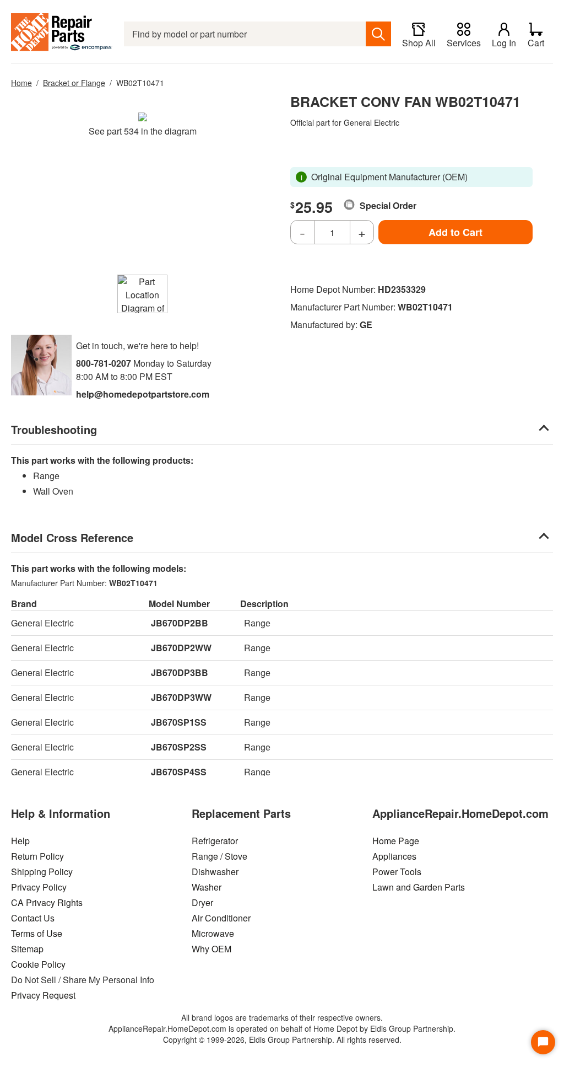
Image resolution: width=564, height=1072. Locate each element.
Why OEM (211, 948)
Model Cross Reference (72, 537)
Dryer (202, 902)
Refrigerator (215, 840)
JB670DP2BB (179, 623)
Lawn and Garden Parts (418, 887)
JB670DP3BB (179, 672)
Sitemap (27, 948)
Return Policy (37, 856)
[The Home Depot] (62, 34)
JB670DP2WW (181, 647)
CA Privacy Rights (47, 902)
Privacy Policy (39, 887)
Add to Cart (455, 232)
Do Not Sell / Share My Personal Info (82, 979)
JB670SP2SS (179, 747)
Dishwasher (215, 871)
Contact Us (33, 918)
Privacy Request (43, 995)
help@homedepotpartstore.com (142, 394)
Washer (206, 887)
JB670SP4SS (179, 771)
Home (21, 82)
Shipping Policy (42, 871)
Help (20, 840)
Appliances (394, 856)
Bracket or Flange (74, 82)
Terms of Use (36, 933)
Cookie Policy (38, 964)
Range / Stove (219, 856)
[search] (378, 34)
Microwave (213, 933)
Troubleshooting (54, 429)
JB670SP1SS (179, 722)
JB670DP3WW (181, 697)
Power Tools (396, 871)
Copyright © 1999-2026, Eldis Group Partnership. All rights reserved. (282, 1039)
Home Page (395, 840)
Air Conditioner (221, 918)
